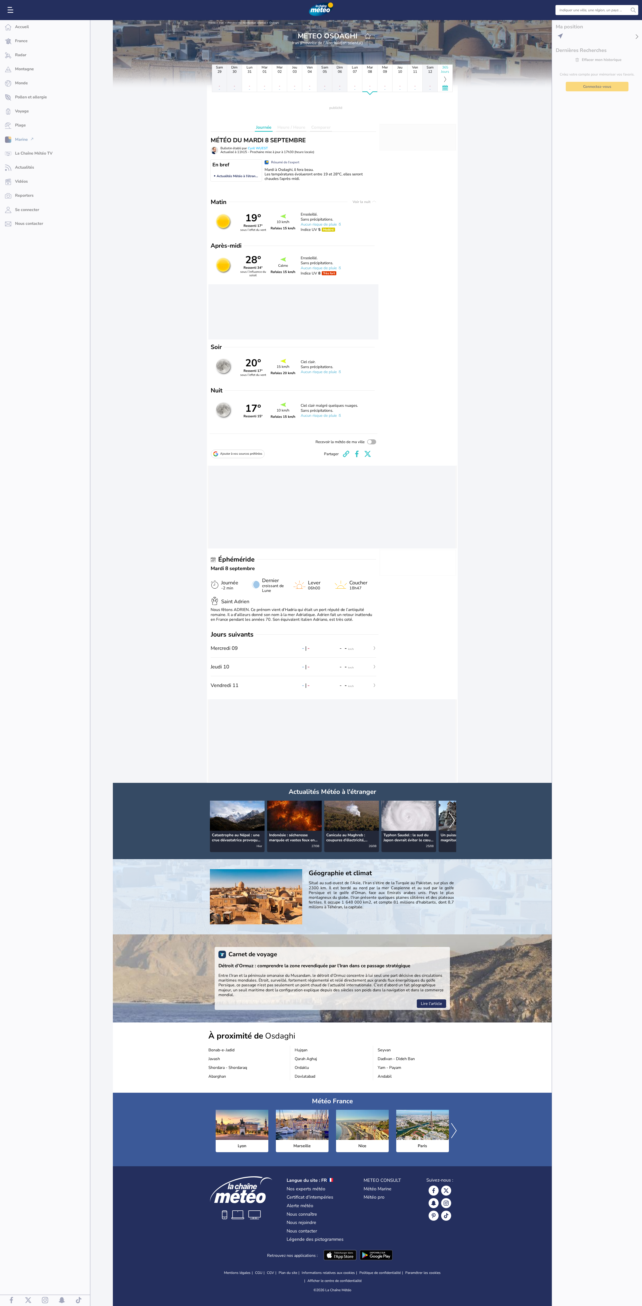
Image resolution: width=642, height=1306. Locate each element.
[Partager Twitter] (367, 454)
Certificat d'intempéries (310, 1197)
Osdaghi (274, 23)
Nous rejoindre (301, 1222)
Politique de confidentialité (380, 1272)
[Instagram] (446, 1203)
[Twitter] (446, 1191)
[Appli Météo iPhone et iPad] (340, 1255)
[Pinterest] (434, 1216)
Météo (212, 23)
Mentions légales (237, 1272)
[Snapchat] (434, 1203)
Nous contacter (302, 1231)
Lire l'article (431, 1003)
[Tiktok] (446, 1216)
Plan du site (288, 1272)
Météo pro (374, 1197)
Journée (263, 127)
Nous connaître (302, 1214)
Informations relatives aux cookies (328, 1272)
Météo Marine (377, 1189)
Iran (221, 23)
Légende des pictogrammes (315, 1239)
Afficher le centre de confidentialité (334, 1281)
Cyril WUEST (258, 148)
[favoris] (367, 36)
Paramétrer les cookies (423, 1273)
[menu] (11, 10)
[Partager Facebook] (357, 454)
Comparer (321, 127)
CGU (258, 1272)
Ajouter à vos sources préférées (241, 454)
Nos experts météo (306, 1189)
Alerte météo (300, 1206)
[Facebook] (434, 1191)
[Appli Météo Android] (376, 1255)
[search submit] (633, 10)
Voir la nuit (362, 201)
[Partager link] (346, 454)
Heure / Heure (291, 127)
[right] (452, 821)
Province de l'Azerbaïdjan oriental (247, 23)
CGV (270, 1272)
